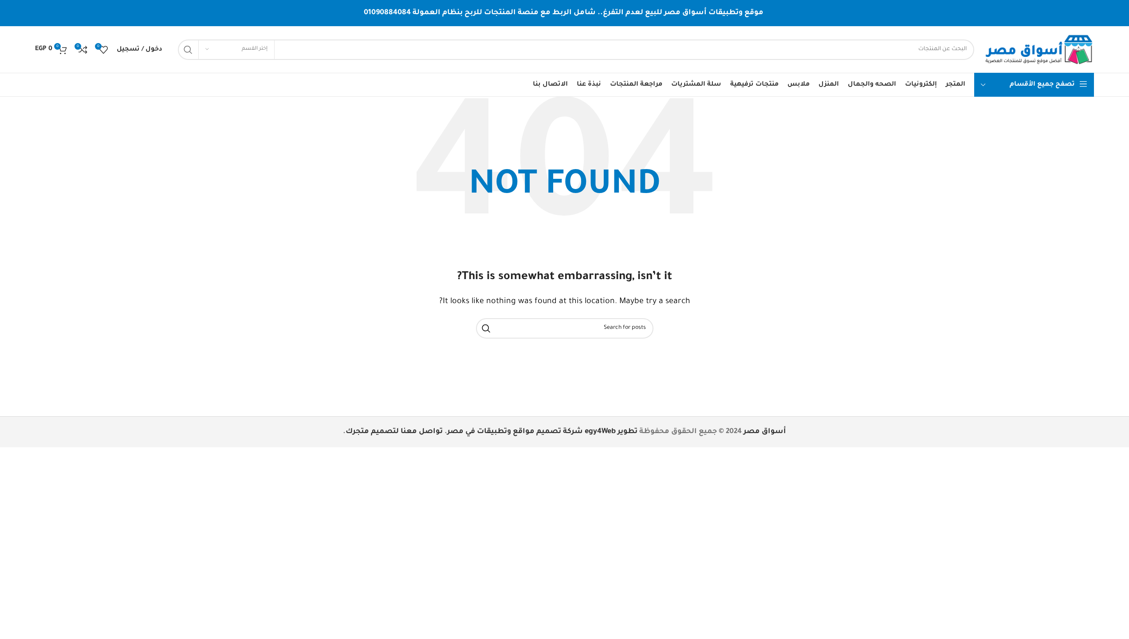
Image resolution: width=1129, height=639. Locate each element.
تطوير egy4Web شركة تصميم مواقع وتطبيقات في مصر (542, 432)
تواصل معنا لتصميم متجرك (394, 432)
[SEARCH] (188, 49)
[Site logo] (1038, 50)
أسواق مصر (764, 432)
